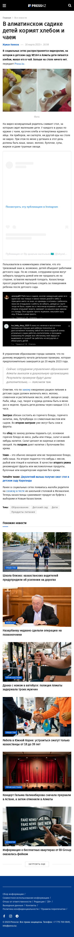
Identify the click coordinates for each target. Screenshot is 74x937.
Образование (20, 507)
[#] (37, 5)
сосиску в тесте (15, 491)
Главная (7, 18)
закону (26, 389)
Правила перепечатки (53, 909)
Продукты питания (23, 512)
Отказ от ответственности (17, 901)
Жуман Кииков (11, 44)
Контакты (31, 905)
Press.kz (19, 63)
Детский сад (40, 507)
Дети (55, 507)
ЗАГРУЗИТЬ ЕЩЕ (37, 864)
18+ (49, 901)
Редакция (39, 901)
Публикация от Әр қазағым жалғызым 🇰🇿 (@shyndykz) (37, 253)
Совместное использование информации (26, 897)
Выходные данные (13, 905)
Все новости (20, 18)
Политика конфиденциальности (21, 909)
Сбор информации (13, 894)
